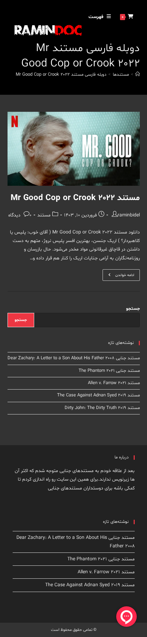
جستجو (133, 309)
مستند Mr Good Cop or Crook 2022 (75, 198)
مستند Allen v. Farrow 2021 (114, 383)
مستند (44, 215)
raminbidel (129, 215)
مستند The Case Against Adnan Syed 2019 (98, 395)
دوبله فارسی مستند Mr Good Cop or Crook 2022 (61, 75)
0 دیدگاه (19, 215)
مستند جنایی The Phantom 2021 (109, 371)
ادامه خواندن (118, 276)
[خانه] (137, 75)
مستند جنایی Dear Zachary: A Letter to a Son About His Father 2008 (74, 358)
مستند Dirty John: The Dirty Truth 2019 (102, 408)
